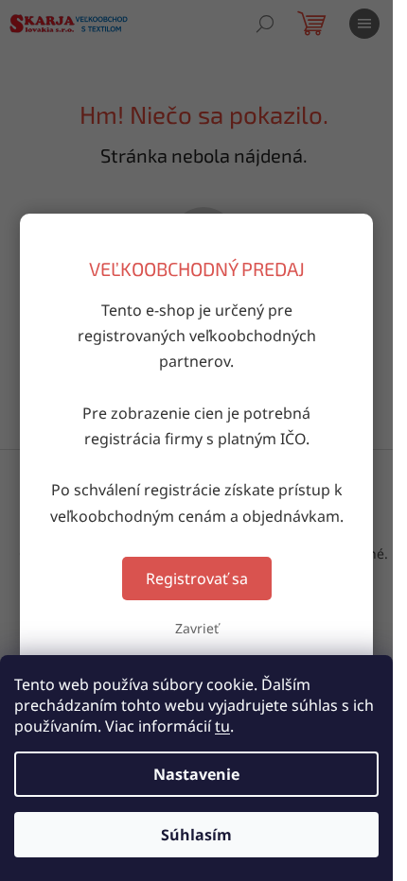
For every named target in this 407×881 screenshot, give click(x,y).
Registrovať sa (197, 578)
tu (222, 726)
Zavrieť (197, 628)
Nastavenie (196, 774)
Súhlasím (196, 834)
